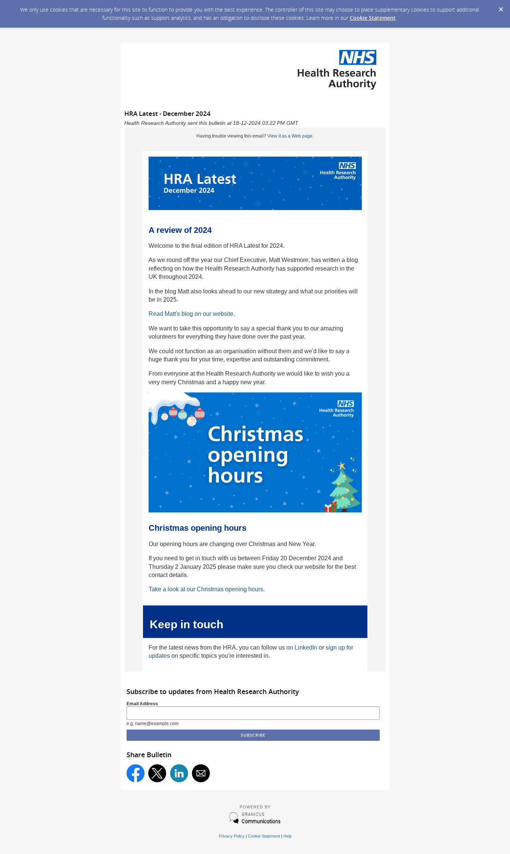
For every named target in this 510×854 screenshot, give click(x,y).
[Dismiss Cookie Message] (500, 7)
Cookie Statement (373, 17)
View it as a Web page (289, 136)
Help (287, 836)
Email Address (142, 703)
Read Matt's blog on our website (191, 314)
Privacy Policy (232, 836)
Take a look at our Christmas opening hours (206, 589)
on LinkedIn (301, 647)
